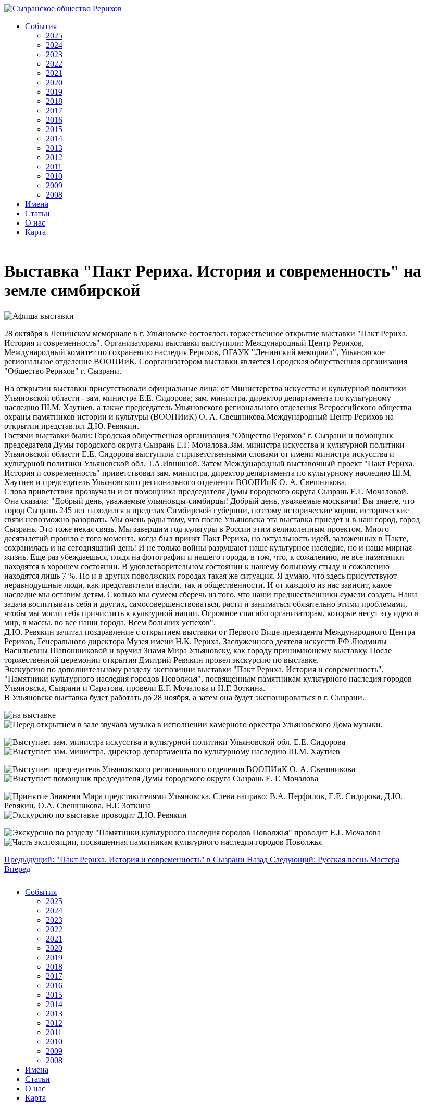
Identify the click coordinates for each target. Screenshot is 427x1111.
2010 (54, 176)
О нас (35, 222)
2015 (54, 129)
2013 (54, 147)
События (41, 26)
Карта (35, 232)
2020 (54, 82)
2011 (54, 166)
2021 (54, 73)
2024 (54, 45)
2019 (54, 91)
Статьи (37, 213)
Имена (36, 204)
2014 (54, 138)
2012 (54, 157)
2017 (54, 110)
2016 (54, 119)
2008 (54, 194)
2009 (54, 185)
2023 (54, 54)
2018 (54, 101)
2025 (54, 35)
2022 (54, 63)
